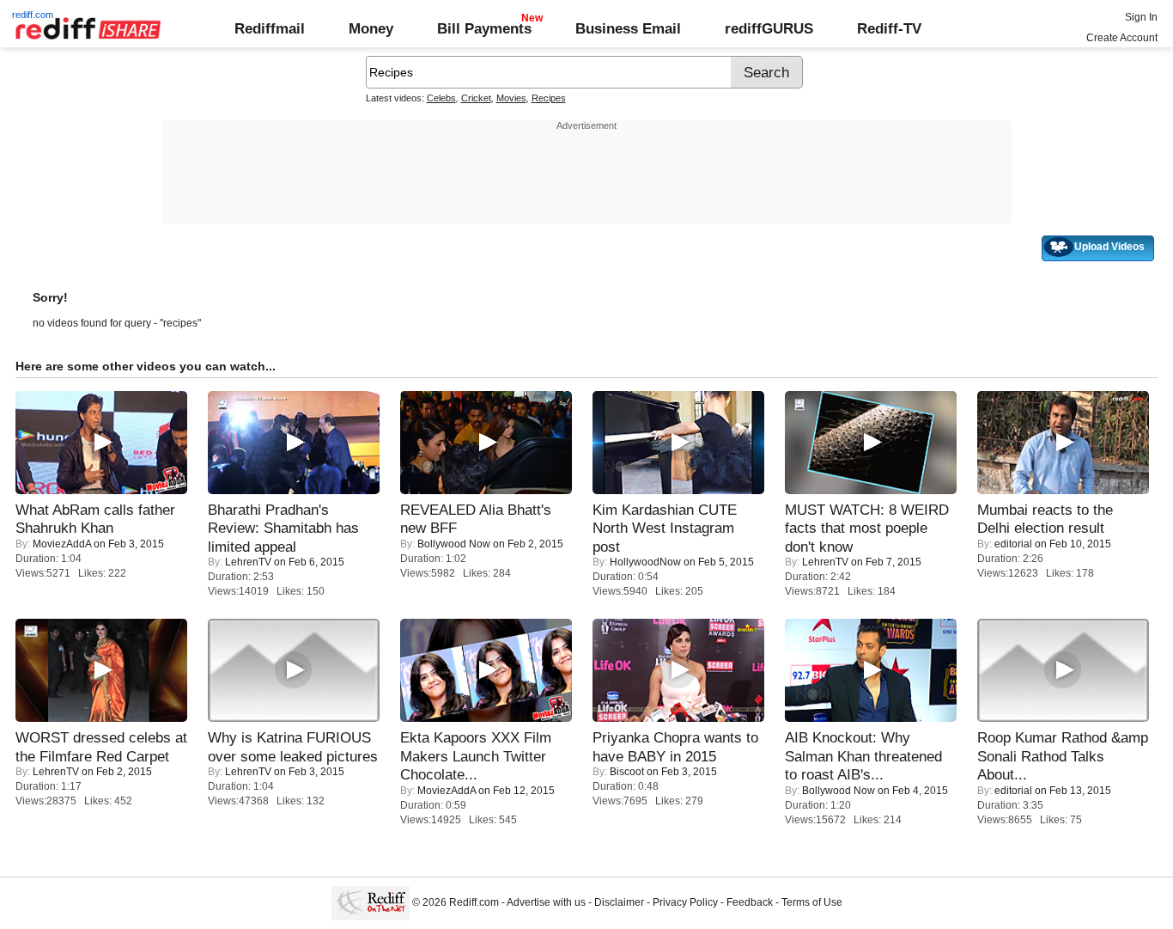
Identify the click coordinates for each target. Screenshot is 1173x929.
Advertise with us (546, 902)
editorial (1013, 544)
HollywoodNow (645, 562)
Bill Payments (484, 28)
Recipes (549, 98)
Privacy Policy (685, 902)
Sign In (1141, 17)
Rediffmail (269, 28)
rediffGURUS (769, 28)
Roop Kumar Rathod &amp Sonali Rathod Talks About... (1062, 756)
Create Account (1122, 38)
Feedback (749, 902)
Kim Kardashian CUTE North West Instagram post (665, 528)
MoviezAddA (62, 544)
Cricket (476, 98)
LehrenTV (248, 562)
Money (371, 28)
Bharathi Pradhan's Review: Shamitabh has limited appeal (283, 528)
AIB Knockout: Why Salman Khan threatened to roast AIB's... (863, 756)
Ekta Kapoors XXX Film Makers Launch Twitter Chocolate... (475, 756)
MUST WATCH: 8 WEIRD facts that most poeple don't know (867, 528)
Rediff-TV (889, 28)
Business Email (628, 28)
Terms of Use (811, 902)
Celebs (441, 98)
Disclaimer (619, 902)
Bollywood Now (453, 544)
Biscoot (627, 772)
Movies (511, 98)
